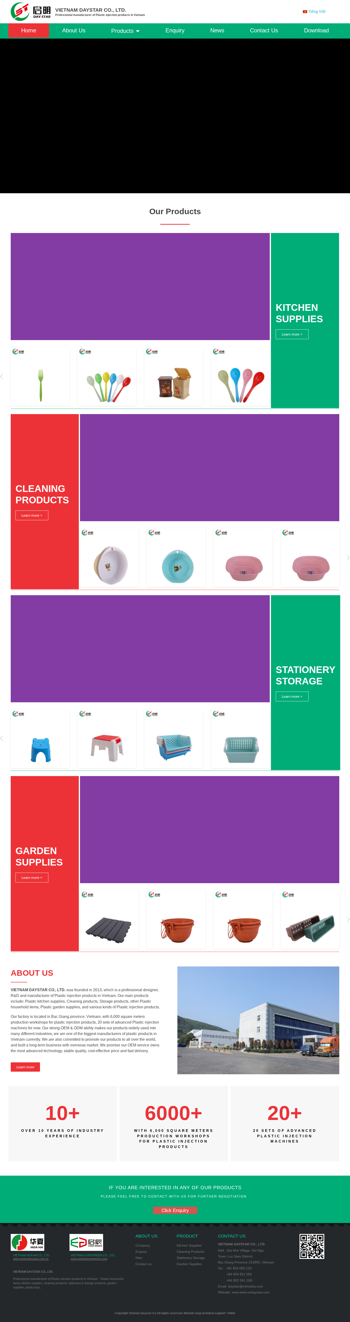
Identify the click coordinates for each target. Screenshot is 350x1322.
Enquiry (175, 30)
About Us (73, 30)
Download (316, 30)
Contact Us (264, 30)
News (217, 30)
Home (28, 30)
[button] (279, 376)
